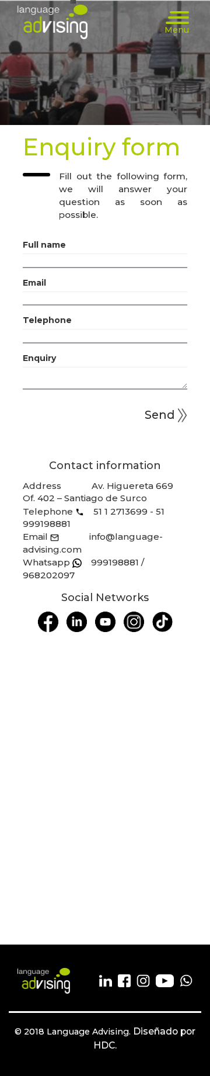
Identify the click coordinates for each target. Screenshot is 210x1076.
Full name (44, 245)
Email (34, 282)
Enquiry (39, 358)
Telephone (47, 320)
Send (160, 415)
